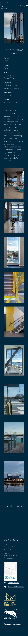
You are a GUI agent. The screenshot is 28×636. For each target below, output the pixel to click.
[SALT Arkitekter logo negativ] (4, 3)
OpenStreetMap (11, 578)
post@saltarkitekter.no (11, 555)
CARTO (5, 577)
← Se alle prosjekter (13, 506)
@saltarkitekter (13, 583)
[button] (10, 571)
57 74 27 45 (10, 558)
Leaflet (6, 576)
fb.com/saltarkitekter (16, 587)
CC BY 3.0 (13, 577)
